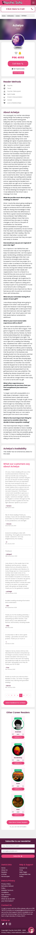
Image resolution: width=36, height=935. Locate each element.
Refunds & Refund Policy (7, 887)
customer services (7, 914)
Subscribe (17, 856)
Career (18, 15)
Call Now (16, 63)
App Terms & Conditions (5, 896)
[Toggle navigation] (33, 2)
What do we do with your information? (8, 900)
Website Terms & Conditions (7, 891)
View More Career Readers (18, 822)
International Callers (19, 932)
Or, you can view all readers (18, 827)
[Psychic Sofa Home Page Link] (13, 2)
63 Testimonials (18, 69)
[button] (18, 9)
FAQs (21, 870)
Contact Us (23, 868)
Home (4, 15)
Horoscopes (5, 876)
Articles (4, 874)
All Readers (10, 15)
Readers (4, 872)
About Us (4, 870)
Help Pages (23, 872)
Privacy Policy (6, 884)
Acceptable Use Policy (24, 875)
